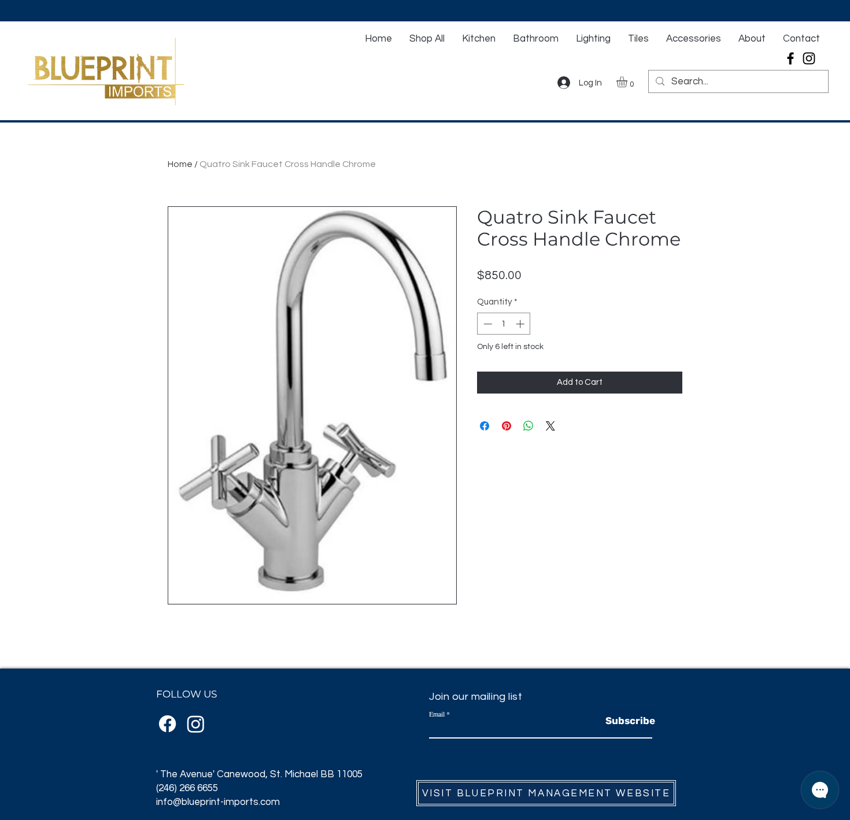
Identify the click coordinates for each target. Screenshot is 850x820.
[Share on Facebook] (484, 426)
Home (180, 164)
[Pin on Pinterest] (506, 426)
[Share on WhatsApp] (528, 426)
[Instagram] (809, 58)
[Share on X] (550, 426)
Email (437, 713)
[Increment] (521, 324)
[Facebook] (790, 58)
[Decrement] (486, 324)
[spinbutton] (503, 324)
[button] (628, 81)
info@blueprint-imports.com (218, 802)
